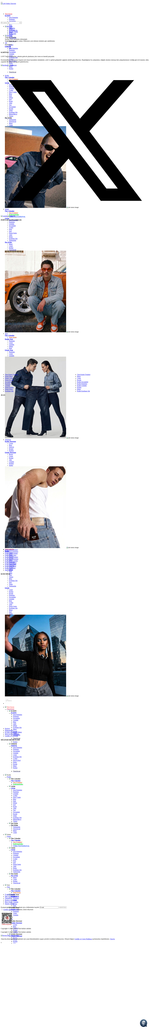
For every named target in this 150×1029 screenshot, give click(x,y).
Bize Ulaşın (8, 902)
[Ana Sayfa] (8, 3)
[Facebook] (5, 65)
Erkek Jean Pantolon (11, 551)
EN (10, 48)
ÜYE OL (12, 30)
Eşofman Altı (13, 57)
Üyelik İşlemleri (10, 894)
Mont (79, 376)
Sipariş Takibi (13, 32)
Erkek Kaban (9, 387)
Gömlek (11, 54)
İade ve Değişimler (11, 896)
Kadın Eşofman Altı (83, 391)
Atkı (14, 943)
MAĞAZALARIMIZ (12, 734)
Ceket (15, 913)
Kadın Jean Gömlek (11, 561)
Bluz (10, 25)
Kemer (15, 930)
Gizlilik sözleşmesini (10, 909)
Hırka (11, 63)
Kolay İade (12, 34)
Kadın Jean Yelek (10, 566)
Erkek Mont (9, 376)
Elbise (15, 726)
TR (6, 43)
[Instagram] (13, 65)
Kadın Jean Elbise (11, 562)
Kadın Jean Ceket (10, 564)
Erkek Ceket (9, 378)
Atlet (10, 573)
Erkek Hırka (9, 389)
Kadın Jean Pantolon (11, 559)
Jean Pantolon (13, 17)
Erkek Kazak (9, 380)
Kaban (15, 742)
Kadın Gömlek (82, 385)
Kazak (79, 380)
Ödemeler (8, 898)
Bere (14, 926)
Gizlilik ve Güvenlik (11, 736)
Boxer (15, 938)
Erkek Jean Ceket (10, 555)
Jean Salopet (9, 570)
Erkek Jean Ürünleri (11, 550)
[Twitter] (75, 214)
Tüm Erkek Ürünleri (11, 374)
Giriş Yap (12, 28)
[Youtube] (4, 216)
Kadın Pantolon (82, 384)
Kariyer (7, 728)
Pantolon (12, 19)
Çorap (15, 925)
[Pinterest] (11, 216)
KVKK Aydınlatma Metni (13, 732)
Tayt (10, 575)
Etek (10, 571)
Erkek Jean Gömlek (11, 553)
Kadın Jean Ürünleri (11, 557)
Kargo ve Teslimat (11, 900)
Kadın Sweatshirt (82, 382)
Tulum (11, 577)
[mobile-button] (1, 2)
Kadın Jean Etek (10, 568)
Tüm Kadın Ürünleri (83, 374)
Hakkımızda (9, 730)
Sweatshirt (12, 21)
